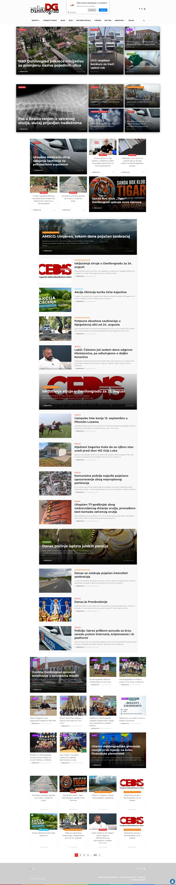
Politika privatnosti (128, 877)
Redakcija (24, 71)
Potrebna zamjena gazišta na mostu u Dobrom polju (73, 198)
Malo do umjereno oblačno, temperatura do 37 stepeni (103, 125)
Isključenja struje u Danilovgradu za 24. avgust (103, 265)
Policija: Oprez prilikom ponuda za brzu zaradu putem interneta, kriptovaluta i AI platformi (104, 634)
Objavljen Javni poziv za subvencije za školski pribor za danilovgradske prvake (132, 162)
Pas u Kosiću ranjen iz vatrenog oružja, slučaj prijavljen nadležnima (50, 121)
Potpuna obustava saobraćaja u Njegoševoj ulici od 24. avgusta (97, 322)
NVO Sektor (78, 289)
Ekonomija (131, 54)
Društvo (22, 29)
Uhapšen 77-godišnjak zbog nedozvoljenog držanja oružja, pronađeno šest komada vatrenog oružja (104, 508)
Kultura (107, 20)
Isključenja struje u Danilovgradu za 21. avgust (83, 391)
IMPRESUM (141, 877)
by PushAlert (72, 12)
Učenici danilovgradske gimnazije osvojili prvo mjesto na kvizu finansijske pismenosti (116, 750)
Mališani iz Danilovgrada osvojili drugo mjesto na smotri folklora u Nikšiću (41, 757)
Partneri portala (83, 20)
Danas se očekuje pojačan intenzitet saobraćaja (101, 574)
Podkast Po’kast (50, 20)
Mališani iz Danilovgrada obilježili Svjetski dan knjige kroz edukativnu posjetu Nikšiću (102, 722)
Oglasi (131, 20)
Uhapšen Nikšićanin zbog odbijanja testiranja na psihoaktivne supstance (138, 123)
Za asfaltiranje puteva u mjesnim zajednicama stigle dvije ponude (105, 100)
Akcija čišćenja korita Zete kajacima (100, 292)
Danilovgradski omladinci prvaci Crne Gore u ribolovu (131, 680)
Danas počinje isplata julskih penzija (75, 546)
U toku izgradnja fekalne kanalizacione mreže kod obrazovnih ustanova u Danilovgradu (43, 199)
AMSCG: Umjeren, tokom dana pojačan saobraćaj (86, 236)
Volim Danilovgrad (38, 879)
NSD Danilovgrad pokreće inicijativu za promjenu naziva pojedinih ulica (51, 63)
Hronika (22, 87)
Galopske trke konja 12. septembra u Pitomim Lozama (101, 420)
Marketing (119, 20)
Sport (95, 180)
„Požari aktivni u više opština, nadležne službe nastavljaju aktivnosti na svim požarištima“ (103, 162)
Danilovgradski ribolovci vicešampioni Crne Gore (100, 680)
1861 (95, 855)
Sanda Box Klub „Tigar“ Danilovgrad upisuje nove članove (116, 200)
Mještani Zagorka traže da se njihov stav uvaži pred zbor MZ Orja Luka (104, 448)
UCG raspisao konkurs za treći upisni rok (102, 64)
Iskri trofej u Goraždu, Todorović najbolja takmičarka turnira (69, 757)
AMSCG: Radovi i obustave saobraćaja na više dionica (138, 100)
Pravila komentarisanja (108, 877)
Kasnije (92, 10)
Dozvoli (103, 10)
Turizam (97, 20)
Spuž (71, 20)
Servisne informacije (135, 87)
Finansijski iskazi (138, 880)
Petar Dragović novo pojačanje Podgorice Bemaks (43, 719)
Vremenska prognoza (99, 111)
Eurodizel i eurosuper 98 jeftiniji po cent (142, 67)
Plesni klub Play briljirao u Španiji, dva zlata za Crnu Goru (71, 720)
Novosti (35, 20)
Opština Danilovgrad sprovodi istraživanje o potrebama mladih (141, 43)
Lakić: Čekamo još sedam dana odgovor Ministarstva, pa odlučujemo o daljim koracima (103, 353)
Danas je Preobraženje (90, 602)
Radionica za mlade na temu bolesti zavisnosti (132, 719)
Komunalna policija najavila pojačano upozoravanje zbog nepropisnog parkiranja (101, 479)
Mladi (63, 20)
